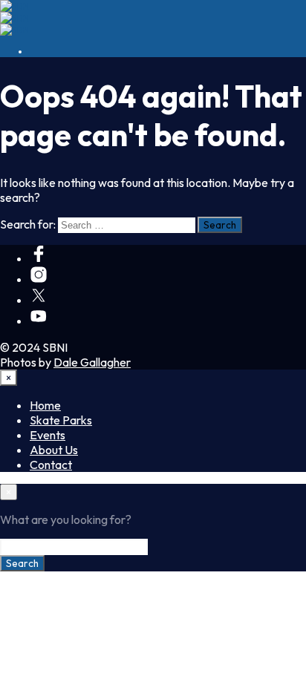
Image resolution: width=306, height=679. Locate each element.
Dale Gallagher (92, 362)
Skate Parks (61, 420)
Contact (51, 464)
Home (45, 405)
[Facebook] (39, 258)
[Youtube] (39, 320)
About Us (54, 449)
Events (47, 434)
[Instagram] (39, 279)
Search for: (28, 224)
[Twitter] (39, 299)
